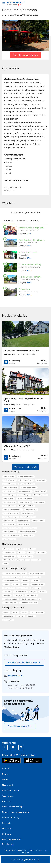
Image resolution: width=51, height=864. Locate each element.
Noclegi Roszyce (24, 495)
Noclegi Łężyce (8, 521)
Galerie (6, 584)
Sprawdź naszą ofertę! (18, 726)
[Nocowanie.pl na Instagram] (21, 747)
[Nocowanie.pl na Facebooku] (5, 747)
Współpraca (7, 795)
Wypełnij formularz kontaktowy (22, 662)
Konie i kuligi (35, 588)
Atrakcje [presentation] (35, 220)
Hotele (31, 552)
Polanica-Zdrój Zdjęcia (10, 599)
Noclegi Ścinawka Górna (27, 532)
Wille (5, 563)
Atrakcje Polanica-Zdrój (11, 581)
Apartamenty (21, 549)
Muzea (25, 584)
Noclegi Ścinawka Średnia (12, 528)
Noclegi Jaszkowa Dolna (11, 535)
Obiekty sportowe (37, 584)
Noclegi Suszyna (9, 495)
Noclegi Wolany (9, 477)
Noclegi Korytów (39, 502)
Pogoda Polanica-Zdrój (32, 577)
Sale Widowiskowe (20, 592)
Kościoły (15, 584)
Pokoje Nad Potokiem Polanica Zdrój (21, 350)
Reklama (6, 801)
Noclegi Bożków (24, 524)
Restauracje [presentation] (22, 220)
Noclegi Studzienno (40, 495)
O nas (5, 779)
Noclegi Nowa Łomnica (25, 499)
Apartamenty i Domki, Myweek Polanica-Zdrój (23, 400)
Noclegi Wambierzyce (10, 517)
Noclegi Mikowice (9, 502)
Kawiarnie (7, 595)
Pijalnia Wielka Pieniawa (30, 276)
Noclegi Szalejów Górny (25, 477)
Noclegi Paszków (9, 491)
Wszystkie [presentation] (8, 220)
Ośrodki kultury (8, 588)
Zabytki (33, 592)
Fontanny (35, 581)
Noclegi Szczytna (9, 484)
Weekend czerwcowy (38, 850)
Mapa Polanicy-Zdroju (36, 573)
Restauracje (18, 595)
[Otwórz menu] (4, 3)
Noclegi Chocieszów (10, 488)
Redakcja (6, 822)
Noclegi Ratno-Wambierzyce (12, 510)
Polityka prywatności (12, 839)
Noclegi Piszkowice (28, 517)
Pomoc (5, 774)
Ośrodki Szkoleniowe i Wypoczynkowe (16, 560)
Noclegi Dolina (8, 499)
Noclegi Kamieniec (25, 491)
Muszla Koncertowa (28, 252)
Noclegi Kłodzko (27, 513)
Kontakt (5, 768)
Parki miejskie (22, 588)
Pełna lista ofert (31, 595)
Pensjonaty (36, 560)
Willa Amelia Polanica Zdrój (17, 446)
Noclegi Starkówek (9, 480)
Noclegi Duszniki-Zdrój (26, 506)
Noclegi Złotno (24, 502)
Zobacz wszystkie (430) (25, 467)
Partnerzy (6, 833)
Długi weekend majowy (13, 850)
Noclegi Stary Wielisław (26, 484)
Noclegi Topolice (31, 510)
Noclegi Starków (40, 491)
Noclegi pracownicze (25, 556)
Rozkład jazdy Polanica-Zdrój (31, 599)
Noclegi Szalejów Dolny (28, 488)
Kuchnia (42, 592)
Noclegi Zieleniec (30, 528)
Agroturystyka (8, 549)
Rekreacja (7, 592)
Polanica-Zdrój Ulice (10, 603)
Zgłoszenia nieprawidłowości (16, 812)
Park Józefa (24, 288)
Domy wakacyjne (9, 552)
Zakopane (25, 853)
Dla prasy (6, 828)
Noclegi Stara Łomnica (11, 513)
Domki (32, 549)
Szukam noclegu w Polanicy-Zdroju (14, 573)
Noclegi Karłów (28, 535)
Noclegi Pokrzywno (26, 480)
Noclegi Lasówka (38, 521)
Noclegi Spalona (9, 539)
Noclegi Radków (9, 524)
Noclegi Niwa (41, 480)
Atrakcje (25, 581)
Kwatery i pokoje (9, 556)
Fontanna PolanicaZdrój (30, 264)
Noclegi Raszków (9, 506)
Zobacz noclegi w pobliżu (23, 859)
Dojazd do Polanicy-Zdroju (12, 577)
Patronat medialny (10, 817)
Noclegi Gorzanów (9, 532)
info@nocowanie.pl (16, 675)
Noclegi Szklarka (23, 521)
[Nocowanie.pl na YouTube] (13, 747)
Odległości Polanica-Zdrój (29, 603)
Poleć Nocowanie (10, 790)
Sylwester (26, 850)
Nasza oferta (8, 784)
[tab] (8, 220)
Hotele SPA (41, 552)
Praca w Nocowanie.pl (12, 806)
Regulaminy (7, 844)
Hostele (21, 552)
